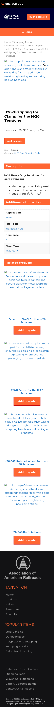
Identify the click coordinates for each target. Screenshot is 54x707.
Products (11, 599)
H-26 (8, 217)
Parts (21, 45)
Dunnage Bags (15, 636)
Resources (12, 609)
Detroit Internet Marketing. (33, 701)
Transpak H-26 (14, 228)
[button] (44, 64)
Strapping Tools (15, 673)
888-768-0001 (14, 3)
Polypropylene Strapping (21, 641)
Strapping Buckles (17, 646)
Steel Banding (14, 631)
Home (7, 42)
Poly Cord (12, 251)
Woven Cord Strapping (20, 678)
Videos (10, 604)
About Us (11, 614)
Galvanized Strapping (19, 651)
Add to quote (14, 141)
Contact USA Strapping (20, 688)
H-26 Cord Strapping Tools (26, 49)
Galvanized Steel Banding (22, 669)
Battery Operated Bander (21, 683)
